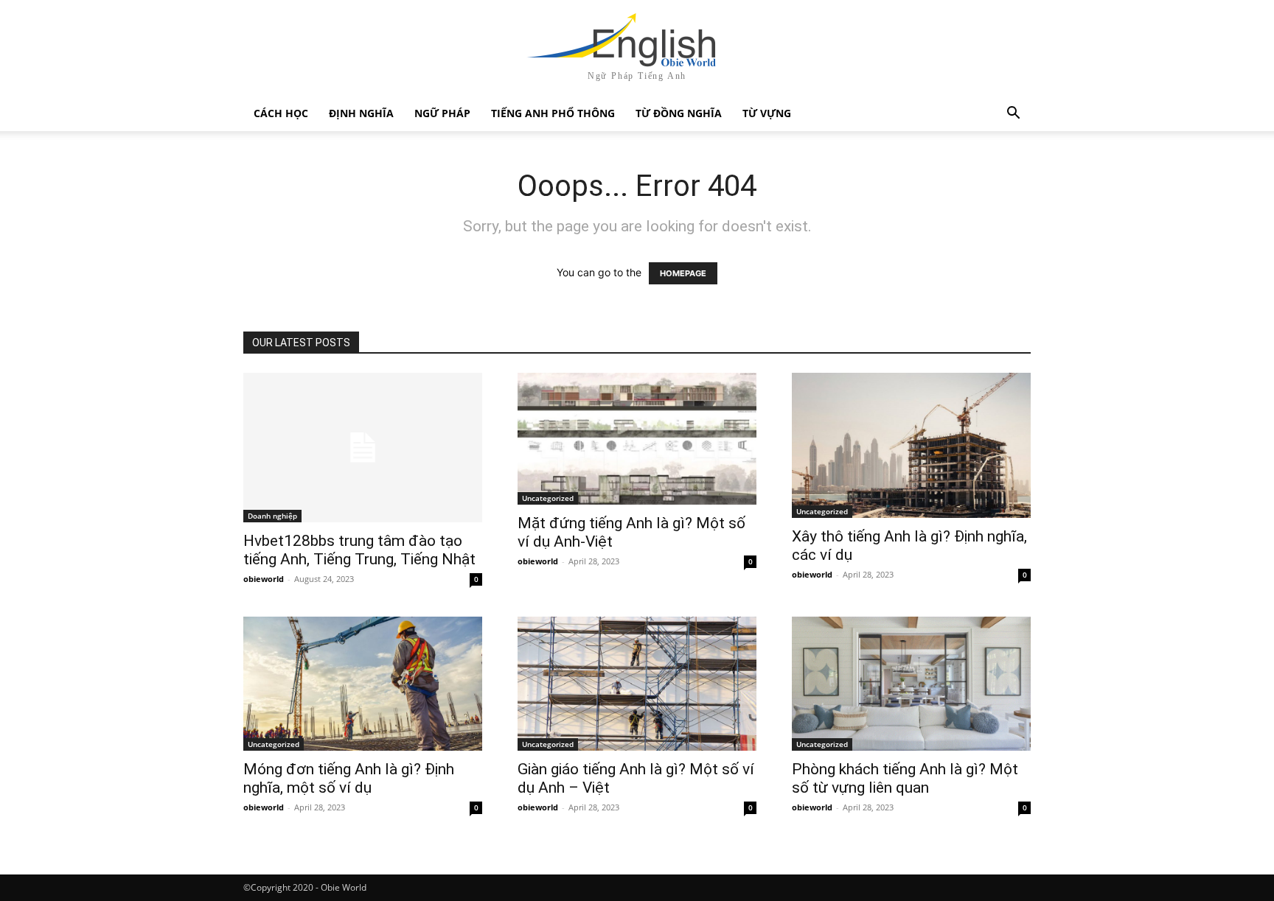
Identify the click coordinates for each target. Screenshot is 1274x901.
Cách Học (281, 113)
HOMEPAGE (683, 273)
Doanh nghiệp (272, 516)
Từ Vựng (766, 113)
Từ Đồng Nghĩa (679, 113)
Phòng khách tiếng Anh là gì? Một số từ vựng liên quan (905, 778)
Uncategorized (548, 498)
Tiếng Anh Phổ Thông (553, 113)
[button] (1013, 115)
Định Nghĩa (361, 113)
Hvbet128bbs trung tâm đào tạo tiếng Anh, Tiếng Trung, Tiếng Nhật (359, 550)
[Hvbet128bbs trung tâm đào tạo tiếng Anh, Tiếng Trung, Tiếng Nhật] (362, 447)
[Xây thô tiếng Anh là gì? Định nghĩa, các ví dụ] (911, 445)
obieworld (263, 578)
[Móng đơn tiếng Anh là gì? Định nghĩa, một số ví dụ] (362, 684)
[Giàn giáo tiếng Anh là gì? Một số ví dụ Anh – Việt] (637, 684)
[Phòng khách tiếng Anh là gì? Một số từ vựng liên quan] (911, 684)
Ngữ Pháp (442, 113)
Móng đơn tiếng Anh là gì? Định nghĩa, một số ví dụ (348, 778)
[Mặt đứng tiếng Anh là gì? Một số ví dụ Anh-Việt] (637, 439)
